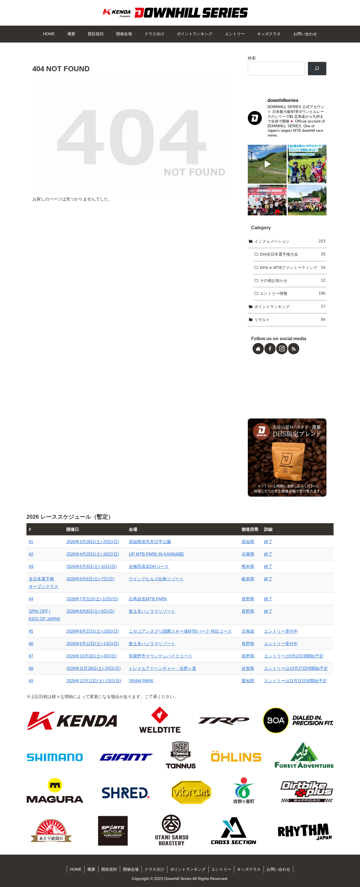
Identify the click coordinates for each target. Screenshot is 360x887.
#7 (31, 656)
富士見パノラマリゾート (152, 611)
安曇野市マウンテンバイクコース (160, 656)
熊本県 (248, 566)
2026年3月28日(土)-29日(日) (92, 541)
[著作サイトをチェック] (258, 348)
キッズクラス (249, 869)
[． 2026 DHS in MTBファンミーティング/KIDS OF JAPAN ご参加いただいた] (307, 204)
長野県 (248, 598)
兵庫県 (248, 554)
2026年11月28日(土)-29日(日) (93, 668)
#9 (31, 680)
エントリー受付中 (281, 631)
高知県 (248, 541)
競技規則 (109, 869)
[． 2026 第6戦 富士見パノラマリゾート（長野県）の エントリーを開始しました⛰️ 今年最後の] (307, 164)
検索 (252, 58)
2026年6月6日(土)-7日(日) (90, 578)
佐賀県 (248, 668)
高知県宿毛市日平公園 (150, 541)
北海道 (248, 631)
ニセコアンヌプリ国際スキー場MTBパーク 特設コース (180, 631)
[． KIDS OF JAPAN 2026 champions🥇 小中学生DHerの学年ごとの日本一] (267, 204)
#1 (31, 541)
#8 (31, 668)
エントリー (221, 869)
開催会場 (131, 869)
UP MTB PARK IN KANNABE (156, 554)
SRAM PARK (141, 680)
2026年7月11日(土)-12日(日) (92, 598)
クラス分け (154, 869)
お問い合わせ (278, 869)
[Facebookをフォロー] (270, 348)
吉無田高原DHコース (149, 566)
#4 (31, 598)
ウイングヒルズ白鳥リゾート (156, 578)
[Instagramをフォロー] (281, 348)
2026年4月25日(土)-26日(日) (92, 554)
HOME (76, 869)
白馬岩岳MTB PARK (148, 598)
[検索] (317, 68)
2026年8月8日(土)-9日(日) (90, 611)
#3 (31, 566)
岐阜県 (248, 578)
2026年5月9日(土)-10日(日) (91, 566)
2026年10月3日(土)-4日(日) (91, 656)
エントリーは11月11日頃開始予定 (295, 680)
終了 (268, 541)
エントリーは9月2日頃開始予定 (293, 656)
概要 (91, 869)
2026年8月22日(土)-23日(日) (92, 631)
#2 (31, 554)
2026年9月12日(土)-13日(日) (92, 643)
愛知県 (248, 680)
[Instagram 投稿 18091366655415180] (267, 164)
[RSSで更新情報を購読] (293, 348)
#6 (31, 643)
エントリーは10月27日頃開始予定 (296, 668)
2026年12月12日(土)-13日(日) (93, 680)
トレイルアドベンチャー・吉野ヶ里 (162, 668)
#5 (31, 631)
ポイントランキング (188, 869)
